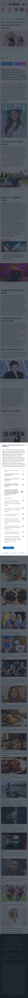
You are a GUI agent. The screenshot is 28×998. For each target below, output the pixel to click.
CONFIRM (8, 547)
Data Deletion (6, 553)
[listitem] (14, 471)
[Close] (25, 445)
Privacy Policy (22, 553)
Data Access (14, 553)
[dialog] (14, 499)
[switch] (22, 474)
